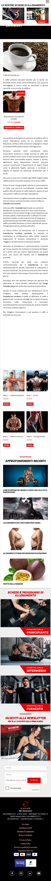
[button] (47, 1)
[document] (25, 440)
